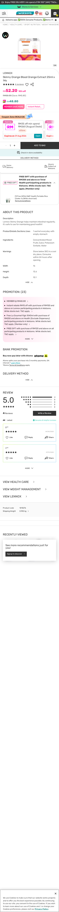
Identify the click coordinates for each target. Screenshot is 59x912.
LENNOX (7, 73)
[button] (55, 13)
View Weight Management (22, 489)
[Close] (55, 893)
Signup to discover (14, 554)
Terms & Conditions (23, 201)
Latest (9, 420)
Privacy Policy (41, 909)
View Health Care (16, 481)
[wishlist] (27, 84)
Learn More (15, 363)
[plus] (14, 145)
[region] (29, 901)
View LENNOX (12, 496)
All (4, 420)
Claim (38, 136)
